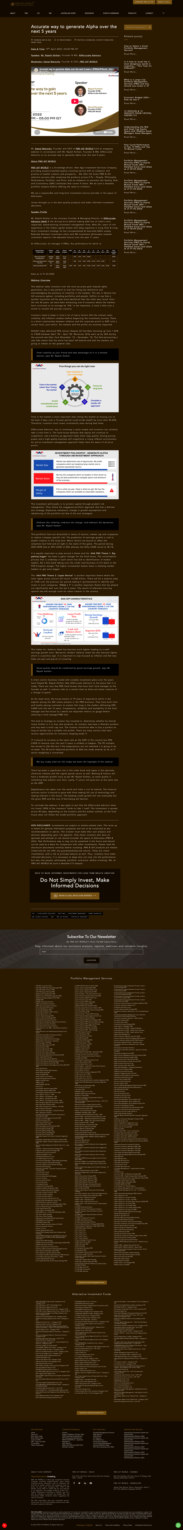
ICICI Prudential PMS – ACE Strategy (86, 1030)
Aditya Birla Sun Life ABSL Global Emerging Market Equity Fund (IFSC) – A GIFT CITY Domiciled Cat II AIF (52, 1327)
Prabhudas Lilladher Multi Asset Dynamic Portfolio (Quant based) (90, 1257)
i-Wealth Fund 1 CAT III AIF (83, 1330)
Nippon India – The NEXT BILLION (85, 1379)
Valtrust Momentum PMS (122, 1231)
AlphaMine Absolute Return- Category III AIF (49, 1349)
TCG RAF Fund (118, 1172)
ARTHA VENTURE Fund (43, 1357)
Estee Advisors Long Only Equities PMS (48, 1252)
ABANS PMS (40, 1000)
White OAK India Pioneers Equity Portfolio (127, 1254)
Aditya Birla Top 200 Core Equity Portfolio (49, 1035)
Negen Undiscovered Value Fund (85, 1370)
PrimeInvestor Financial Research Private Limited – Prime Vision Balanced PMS (129, 993)
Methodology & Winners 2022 (134, 1458)
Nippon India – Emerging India (84, 1199)
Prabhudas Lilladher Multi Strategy (85, 1259)
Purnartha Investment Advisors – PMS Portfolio (128, 1018)
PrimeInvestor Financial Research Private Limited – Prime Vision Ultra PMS (129, 1000)
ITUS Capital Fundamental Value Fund (86, 1060)
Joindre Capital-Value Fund (83, 1064)
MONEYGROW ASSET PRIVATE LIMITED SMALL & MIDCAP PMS (90, 1137)
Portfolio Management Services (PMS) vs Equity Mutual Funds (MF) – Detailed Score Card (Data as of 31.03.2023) (138, 244)
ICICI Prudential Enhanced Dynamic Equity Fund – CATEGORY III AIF (90, 1333)
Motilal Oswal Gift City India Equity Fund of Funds (90, 1366)
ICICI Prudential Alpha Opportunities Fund (88, 1016)
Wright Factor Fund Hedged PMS (124, 1262)
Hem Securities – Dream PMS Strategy (87, 1014)
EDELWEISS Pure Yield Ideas (44, 1220)
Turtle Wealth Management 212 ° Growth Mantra (129, 1188)
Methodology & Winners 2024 (134, 1447)
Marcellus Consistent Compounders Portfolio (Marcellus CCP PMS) (89, 1098)
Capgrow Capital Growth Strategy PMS (48, 1150)
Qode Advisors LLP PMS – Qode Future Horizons (129, 1030)
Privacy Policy (127, 1525)
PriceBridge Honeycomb (82, 1269)
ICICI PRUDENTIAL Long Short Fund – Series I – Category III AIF (89, 1344)
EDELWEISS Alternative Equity (84, 1303)
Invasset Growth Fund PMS (83, 1044)
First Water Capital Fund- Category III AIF (87, 1317)
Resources (89, 13)
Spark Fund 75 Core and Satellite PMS (126, 1125)
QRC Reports (66, 1443)
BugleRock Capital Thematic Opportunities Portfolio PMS (52, 1142)
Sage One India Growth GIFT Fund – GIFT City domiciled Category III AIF (128, 1316)
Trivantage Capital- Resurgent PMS (125, 1182)
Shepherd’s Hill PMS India (122, 1097)
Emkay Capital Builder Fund (44, 1230)
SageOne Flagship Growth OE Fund (125, 1073)
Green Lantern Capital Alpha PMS (85, 988)
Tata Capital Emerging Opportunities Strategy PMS (130, 1154)
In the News (35, 1443)
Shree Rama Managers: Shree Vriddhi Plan (127, 1101)
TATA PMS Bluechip (120, 1158)
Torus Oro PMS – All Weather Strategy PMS (127, 1174)
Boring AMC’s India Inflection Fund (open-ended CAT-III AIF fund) (53, 1376)
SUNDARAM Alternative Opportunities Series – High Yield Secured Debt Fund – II (130, 1346)
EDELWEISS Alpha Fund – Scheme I (86, 1301)
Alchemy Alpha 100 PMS (43, 1043)
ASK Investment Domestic (44, 1108)
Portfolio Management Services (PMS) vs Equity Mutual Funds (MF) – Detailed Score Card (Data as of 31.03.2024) (138, 205)
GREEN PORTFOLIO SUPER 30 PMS (86, 1006)
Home (33, 1432)
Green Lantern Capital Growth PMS (86, 992)
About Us (34, 1434)
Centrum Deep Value (42, 1174)
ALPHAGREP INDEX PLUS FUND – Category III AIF (51, 1347)
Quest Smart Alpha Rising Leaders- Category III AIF (130, 1305)
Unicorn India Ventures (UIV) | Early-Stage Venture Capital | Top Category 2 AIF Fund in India (129, 1366)
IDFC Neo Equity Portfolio (83, 1032)
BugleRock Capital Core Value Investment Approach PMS (52, 1137)
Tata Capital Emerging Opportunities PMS (127, 1152)
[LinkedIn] (85, 1483)
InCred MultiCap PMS (81, 1038)
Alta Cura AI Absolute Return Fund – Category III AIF (52, 1351)
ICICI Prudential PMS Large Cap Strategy (87, 1024)
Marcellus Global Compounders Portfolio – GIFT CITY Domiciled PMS (91, 1102)
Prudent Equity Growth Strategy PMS (125, 1009)
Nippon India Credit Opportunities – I (86, 1381)
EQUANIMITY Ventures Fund (84, 1309)
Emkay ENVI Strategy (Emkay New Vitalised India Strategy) (51, 1233)
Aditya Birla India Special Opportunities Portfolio (51, 1022)
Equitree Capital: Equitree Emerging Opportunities (51, 1248)
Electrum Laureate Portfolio (44, 1226)
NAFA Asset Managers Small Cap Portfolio (88, 1186)
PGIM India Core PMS (81, 1244)
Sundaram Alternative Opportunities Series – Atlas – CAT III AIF (130, 1349)
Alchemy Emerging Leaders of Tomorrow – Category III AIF (52, 1332)
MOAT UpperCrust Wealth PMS (84, 1128)
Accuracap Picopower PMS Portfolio (47, 1012)
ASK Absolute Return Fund (44, 1363)
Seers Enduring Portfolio (121, 1093)
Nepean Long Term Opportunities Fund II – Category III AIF (92, 1373)
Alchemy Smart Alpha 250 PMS (45, 1053)
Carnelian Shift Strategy (43, 1166)
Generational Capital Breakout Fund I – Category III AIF (92, 1321)
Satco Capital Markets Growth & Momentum (127, 1087)
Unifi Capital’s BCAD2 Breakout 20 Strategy (127, 1211)
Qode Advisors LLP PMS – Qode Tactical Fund (128, 1032)
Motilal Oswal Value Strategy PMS (85, 1176)
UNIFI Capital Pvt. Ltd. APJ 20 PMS (125, 1197)
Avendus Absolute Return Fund (45, 1367)
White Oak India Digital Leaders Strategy (126, 1252)
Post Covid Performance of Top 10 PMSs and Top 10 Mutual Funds (137, 147)
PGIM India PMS (80, 1246)
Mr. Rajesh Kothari (50, 55)
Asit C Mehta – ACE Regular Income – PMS (49, 1100)
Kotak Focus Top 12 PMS (82, 1074)
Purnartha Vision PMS (121, 1022)
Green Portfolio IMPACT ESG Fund (85, 998)
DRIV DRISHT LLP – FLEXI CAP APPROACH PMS (50, 1212)
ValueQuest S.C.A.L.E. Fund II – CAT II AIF (127, 1377)
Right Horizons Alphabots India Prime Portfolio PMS (130, 1055)
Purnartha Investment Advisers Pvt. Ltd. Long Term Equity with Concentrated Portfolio (129, 1015)
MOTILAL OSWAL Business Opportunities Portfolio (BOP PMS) (90, 1159)
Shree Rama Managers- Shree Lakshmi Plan (127, 1099)
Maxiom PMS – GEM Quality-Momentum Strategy (90, 1118)
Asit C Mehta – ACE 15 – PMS (45, 1094)
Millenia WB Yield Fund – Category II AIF (87, 1360)
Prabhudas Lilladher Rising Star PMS (86, 1261)
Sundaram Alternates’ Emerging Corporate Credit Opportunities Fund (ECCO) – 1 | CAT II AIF (129, 1343)
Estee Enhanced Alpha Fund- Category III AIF (89, 1311)
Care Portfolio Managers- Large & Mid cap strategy (51, 1160)
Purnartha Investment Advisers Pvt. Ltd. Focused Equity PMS (131, 1012)
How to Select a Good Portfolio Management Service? (136, 48)
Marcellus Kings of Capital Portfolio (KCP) (88, 1104)
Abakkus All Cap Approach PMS (45, 994)
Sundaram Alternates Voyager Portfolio (126, 1135)
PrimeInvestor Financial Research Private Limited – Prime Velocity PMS (129, 990)
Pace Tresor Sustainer (81, 1238)
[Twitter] (79, 1483)
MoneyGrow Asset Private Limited (85, 1132)
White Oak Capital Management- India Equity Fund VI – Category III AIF (131, 1393)
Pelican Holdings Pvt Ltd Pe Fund (85, 1240)
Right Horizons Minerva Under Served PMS (127, 1061)
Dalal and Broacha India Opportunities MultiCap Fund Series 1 (52, 1393)
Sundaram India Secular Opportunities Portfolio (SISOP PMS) (131, 1141)
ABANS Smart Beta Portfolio (44, 1002)
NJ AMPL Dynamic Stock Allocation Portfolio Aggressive (89, 1212)
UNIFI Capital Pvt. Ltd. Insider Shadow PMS (127, 1207)
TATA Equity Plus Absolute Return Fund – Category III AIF (130, 1359)
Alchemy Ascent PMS (42, 1047)
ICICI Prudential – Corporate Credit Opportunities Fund (92, 1346)
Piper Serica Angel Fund (82, 1389)
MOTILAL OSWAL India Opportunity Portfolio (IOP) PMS (90, 1164)
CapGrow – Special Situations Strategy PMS (49, 1148)
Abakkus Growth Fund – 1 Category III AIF (49, 1322)
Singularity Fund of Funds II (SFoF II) (125, 1111)
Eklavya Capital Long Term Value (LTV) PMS (49, 1224)
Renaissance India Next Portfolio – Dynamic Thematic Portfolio (130, 1050)
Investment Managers (77, 913)
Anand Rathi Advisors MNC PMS (46, 1090)
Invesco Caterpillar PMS (82, 1046)
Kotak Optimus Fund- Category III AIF (86, 1358)
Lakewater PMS (80, 1089)
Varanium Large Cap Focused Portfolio (126, 1239)
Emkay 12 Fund (40, 1228)
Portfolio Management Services (103, 1432)
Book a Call (164, 2)
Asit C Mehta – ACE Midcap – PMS (46, 1096)
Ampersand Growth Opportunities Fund (48, 1355)
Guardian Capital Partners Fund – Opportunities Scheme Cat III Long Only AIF (89, 1328)
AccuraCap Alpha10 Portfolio (45, 1008)
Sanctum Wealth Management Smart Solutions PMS (130, 1085)
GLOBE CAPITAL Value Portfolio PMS (86, 986)
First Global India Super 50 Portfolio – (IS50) (49, 1256)
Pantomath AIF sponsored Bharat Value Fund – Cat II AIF (89, 1386)
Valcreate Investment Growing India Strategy (128, 1221)
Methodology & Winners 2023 (134, 1452)
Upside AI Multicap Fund (122, 1213)
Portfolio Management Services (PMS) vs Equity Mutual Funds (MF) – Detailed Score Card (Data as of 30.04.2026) (138, 165)
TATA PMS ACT (118, 1156)
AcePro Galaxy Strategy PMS (45, 1016)
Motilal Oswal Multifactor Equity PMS (86, 1170)
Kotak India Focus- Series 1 (83, 1076)
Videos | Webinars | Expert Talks (73, 1434)
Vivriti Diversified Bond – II (122, 1385)
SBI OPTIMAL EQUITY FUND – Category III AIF (128, 1331)
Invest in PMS (36, 1440)
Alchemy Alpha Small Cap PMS (45, 1045)
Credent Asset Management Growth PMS (48, 1200)
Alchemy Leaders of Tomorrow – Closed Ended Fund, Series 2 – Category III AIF (52, 1343)
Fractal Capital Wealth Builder (45, 1259)
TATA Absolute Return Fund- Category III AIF (128, 1356)
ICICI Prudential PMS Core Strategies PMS (88, 1020)
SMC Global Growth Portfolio (123, 1113)
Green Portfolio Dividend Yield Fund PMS (88, 996)
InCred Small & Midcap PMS (83, 1040)
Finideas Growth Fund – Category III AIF (87, 1315)
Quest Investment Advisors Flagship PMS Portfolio (129, 1038)
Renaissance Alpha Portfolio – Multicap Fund (128, 1042)
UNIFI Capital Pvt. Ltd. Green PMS (124, 1203)
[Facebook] (74, 1483)
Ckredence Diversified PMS (44, 1186)
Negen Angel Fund (81, 1368)
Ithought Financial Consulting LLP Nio (86, 1054)
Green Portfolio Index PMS (83, 1000)
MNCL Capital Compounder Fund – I (86, 1362)
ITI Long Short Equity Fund (83, 1356)
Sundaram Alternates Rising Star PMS (125, 1133)
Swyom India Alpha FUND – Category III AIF (127, 1354)
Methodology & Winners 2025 (134, 1441)
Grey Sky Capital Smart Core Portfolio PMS (88, 1008)
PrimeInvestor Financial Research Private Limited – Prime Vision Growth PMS (129, 997)
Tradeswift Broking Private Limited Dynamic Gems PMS (131, 1178)
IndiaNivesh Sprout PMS (82, 1042)
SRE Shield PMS (119, 1129)
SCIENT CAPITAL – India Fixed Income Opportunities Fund (130, 1334)
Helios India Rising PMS (82, 1012)
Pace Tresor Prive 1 (81, 1234)
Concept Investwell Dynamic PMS (46, 1192)
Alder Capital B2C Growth (44, 1057)
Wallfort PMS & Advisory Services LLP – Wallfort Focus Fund (131, 1242)
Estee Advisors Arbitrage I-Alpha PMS (47, 1250)
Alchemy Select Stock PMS (44, 1051)
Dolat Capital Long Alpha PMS (45, 1210)
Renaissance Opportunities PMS (124, 1053)
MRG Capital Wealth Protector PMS (86, 1182)
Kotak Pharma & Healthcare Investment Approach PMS (92, 1080)
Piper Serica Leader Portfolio (84, 1254)
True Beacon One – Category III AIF (125, 1364)
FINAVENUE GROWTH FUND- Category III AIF (89, 1313)
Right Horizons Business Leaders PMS (125, 1057)
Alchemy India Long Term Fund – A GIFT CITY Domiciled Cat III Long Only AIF (50, 1339)
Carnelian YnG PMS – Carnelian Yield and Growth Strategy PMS (51, 1169)
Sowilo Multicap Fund (121, 1121)
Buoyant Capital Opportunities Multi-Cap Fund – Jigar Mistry (52, 1146)
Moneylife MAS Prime (82, 1142)
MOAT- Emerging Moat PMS (83, 1130)
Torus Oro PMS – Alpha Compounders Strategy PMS (130, 1176)
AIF (38, 13)
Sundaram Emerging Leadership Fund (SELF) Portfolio (130, 1139)
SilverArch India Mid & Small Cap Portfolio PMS (128, 1107)
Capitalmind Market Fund (44, 1154)
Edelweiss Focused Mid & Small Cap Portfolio (50, 1218)
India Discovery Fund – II (82, 1350)
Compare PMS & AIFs (144, 2)
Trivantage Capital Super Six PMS (124, 1180)
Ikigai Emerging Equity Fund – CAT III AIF (87, 1348)
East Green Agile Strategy (44, 1214)
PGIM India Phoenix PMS (82, 1242)
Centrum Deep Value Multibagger (46, 1176)
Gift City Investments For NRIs (103, 1447)
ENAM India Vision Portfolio (44, 1244)
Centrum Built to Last (42, 1172)
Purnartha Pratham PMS (121, 1020)
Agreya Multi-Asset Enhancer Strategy (47, 1039)
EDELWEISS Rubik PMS (43, 1222)
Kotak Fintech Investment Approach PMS (88, 1072)
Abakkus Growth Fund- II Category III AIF (48, 1324)
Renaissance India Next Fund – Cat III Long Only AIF (130, 1309)
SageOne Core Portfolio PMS (123, 1069)
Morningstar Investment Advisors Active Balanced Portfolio (90, 1152)
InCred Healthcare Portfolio (83, 1036)
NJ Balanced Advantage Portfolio (85, 1222)
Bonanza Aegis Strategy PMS (45, 1128)
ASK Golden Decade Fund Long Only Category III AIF (52, 1365)
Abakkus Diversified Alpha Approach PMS (49, 996)
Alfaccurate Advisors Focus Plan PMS (47, 1063)
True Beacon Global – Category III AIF (125, 1362)
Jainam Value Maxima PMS (83, 1062)
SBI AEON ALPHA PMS (121, 1089)
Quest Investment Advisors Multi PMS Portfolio (128, 1040)
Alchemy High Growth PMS (44, 1049)
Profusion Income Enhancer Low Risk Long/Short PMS (130, 1003)
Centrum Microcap (41, 1182)
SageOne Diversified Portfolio (123, 1071)
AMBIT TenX (40, 1082)
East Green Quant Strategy (44, 1216)
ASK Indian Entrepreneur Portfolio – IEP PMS (50, 1106)
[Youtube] (91, 1483)
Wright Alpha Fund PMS (121, 1260)
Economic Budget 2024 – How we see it (137, 99)
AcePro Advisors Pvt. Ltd (43, 1014)
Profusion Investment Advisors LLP (125, 1005)
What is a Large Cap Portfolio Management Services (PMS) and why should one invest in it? (136, 83)
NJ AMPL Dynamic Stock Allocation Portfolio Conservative (89, 1215)
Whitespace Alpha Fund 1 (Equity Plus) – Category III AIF (130, 1396)
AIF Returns (97, 1438)
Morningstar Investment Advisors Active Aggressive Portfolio (91, 1148)
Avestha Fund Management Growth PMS (48, 1118)
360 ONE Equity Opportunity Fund (46, 1307)
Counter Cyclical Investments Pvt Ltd (47, 1198)
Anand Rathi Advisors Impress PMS (46, 1088)
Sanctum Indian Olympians (122, 1081)
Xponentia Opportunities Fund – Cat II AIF (127, 1401)
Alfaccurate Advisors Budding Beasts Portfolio (50, 1061)
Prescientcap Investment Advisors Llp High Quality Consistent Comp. (90, 1264)
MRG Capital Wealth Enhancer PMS (86, 1178)
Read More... (131, 54)
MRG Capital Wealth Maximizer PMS (86, 1180)
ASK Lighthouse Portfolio (43, 1112)
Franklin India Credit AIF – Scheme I (86, 1319)
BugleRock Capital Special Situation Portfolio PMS (51, 1139)
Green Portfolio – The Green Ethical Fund (88, 994)
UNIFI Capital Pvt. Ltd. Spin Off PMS (125, 1209)
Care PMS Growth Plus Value (44, 1158)
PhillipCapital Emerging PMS (84, 1248)
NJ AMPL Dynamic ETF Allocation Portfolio (88, 1209)
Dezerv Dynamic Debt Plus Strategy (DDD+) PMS (51, 1204)
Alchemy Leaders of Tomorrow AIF (46, 1345)
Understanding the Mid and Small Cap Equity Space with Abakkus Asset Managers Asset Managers (138, 130)
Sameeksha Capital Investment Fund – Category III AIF (131, 1325)
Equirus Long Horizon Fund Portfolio (47, 1246)
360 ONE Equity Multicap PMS (45, 992)
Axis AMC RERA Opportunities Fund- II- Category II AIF (53, 1371)
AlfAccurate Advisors (90, 55)
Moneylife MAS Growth (82, 1140)
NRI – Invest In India (38, 1441)
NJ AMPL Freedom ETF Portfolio (85, 1218)
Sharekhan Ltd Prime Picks (122, 1095)
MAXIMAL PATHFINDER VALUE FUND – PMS (88, 1114)
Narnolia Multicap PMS (82, 1188)
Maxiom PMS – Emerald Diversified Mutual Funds (90, 1116)
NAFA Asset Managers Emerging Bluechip (88, 1184)
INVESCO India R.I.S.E (82, 1050)
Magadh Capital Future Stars (84, 1091)
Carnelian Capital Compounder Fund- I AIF (49, 1382)
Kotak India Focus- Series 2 (83, 1078)
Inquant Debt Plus (80, 1352)
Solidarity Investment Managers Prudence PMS (128, 1119)
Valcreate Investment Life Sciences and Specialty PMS (131, 1223)
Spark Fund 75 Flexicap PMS (123, 1127)
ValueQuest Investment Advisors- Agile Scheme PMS (130, 1235)
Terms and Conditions (112, 1525)
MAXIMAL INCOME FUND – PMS (85, 1112)
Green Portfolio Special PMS (84, 1004)
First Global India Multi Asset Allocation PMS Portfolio (52, 1254)
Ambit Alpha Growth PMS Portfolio (46, 1070)
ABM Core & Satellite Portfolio (45, 1004)
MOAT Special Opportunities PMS (85, 1126)
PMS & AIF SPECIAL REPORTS (72, 1445)
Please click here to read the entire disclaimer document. (48, 1519)
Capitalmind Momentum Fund (45, 1156)
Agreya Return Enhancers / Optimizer (47, 1041)
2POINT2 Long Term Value (44, 986)
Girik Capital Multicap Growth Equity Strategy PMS (51, 1261)
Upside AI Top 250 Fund (121, 1215)
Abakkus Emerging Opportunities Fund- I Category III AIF (52, 1319)
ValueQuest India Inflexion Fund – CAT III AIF (128, 1375)
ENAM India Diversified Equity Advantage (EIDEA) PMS (53, 1242)
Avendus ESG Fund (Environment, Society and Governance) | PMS (50, 1115)
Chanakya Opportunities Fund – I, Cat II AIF (49, 1388)
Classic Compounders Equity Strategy (47, 1190)
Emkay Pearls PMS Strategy (44, 1240)
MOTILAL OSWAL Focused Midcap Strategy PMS (90, 1161)
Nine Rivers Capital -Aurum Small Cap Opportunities (91, 1193)
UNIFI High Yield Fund (121, 1369)
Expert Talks (36, 42)
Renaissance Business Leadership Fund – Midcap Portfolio (129, 1045)
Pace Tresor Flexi (80, 1230)
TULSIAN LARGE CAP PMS (122, 1184)
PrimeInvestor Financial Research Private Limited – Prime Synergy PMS (129, 986)
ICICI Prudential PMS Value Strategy (86, 1028)
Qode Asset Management (122, 1034)
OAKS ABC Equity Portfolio (83, 1228)
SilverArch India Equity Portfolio (124, 1105)
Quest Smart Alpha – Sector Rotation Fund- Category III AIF (131, 1302)
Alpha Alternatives (41, 1068)
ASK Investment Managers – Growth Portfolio (50, 1110)
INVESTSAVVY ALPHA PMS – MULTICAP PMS (89, 1052)
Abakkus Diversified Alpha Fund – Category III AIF (51, 1316)
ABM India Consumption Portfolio (46, 1006)
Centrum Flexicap (41, 1178)
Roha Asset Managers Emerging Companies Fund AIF (130, 1313)
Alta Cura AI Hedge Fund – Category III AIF (49, 1353)
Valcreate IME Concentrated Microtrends (126, 1217)
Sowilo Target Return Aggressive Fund (126, 1123)
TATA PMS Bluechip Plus (121, 1160)
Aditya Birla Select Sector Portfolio (46, 1026)
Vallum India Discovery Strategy (124, 1229)
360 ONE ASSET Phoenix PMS (45, 990)
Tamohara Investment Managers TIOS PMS (127, 1148)
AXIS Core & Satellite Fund (44, 1122)
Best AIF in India (36, 1436)
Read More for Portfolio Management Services (91, 1282)
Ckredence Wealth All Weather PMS (47, 1188)
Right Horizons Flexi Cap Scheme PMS (126, 1059)
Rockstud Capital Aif (120, 1311)
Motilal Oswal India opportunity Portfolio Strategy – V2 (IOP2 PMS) (92, 1168)
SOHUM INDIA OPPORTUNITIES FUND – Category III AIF (130, 1339)
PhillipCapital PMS (80, 1250)
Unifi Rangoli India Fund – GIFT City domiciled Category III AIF (128, 1372)
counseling (90, 40)
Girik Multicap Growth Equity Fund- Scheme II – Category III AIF (90, 1324)
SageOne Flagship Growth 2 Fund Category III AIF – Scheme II (130, 1319)
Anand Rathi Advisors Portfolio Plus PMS (48, 1092)
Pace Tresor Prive (80, 1232)
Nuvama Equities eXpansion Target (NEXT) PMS (89, 1226)
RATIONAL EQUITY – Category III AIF (125, 1307)
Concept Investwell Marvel (44, 1196)
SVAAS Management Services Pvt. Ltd (125, 1352)
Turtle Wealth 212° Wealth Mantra (124, 1186)
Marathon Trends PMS (82, 1095)
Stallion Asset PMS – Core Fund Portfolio (126, 1131)
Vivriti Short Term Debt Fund (123, 1387)
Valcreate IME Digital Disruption (124, 1219)
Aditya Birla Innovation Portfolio (46, 1024)
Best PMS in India (37, 1438)
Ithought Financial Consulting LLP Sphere (88, 1056)
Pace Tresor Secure (81, 1236)
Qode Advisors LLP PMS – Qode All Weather (128, 1028)
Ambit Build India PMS (43, 1072)
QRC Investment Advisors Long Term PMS (127, 1036)
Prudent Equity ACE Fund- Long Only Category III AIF (91, 1391)
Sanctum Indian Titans (121, 1083)
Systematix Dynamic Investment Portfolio (127, 1144)
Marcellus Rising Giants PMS (84, 1108)
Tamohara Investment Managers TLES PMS (127, 1150)
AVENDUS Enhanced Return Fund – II (47, 1369)
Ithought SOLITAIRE (81, 1058)
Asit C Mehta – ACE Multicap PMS (46, 1098)
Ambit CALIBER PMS (42, 1074)
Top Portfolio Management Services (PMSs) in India (102, 1444)
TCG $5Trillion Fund (120, 1164)
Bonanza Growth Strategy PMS (45, 1132)
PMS (26, 13)
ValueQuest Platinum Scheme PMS (125, 1237)
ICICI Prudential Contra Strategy (85, 1018)
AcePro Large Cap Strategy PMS (46, 1018)
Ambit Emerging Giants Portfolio (46, 1078)
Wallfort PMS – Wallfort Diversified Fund (126, 1245)
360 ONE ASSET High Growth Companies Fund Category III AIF (50, 1302)
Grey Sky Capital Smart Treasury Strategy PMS (89, 1010)
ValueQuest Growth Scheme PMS (124, 1233)
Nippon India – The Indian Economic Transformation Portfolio (91, 1204)
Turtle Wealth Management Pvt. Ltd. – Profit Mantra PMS (130, 1191)
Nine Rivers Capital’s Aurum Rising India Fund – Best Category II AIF (91, 1377)
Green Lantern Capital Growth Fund (86, 990)
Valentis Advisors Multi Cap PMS (124, 1225)
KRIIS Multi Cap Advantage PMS (85, 1085)
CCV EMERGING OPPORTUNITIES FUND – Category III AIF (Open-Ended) (52, 1385)
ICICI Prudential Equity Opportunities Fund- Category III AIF (91, 1340)
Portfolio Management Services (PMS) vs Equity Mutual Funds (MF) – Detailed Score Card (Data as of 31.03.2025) (138, 185)
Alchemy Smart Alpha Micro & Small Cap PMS (50, 1055)
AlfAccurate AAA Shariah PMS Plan (46, 1059)
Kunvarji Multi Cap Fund (82, 1087)
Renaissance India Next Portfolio (124, 1048)
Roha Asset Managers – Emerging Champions (128, 1067)
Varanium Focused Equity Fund (123, 1383)
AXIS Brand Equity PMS (43, 1120)
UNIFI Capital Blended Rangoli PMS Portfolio (128, 1193)
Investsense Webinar (100, 1441)
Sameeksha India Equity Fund (123, 1077)
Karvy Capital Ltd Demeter (83, 1068)
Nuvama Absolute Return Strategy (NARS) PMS (89, 1224)
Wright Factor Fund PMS (121, 1264)
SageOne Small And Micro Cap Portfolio (126, 1075)
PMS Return (97, 1436)
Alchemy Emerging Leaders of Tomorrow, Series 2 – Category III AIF (52, 1336)
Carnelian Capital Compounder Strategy (48, 1162)
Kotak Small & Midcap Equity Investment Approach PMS (90, 1083)
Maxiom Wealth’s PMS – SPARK (84, 1122)
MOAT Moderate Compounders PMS (86, 1124)
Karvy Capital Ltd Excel (82, 1070)
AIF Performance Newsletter (72, 1438)
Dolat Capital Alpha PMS (43, 1208)
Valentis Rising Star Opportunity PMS (125, 1227)
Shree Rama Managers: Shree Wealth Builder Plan (129, 1103)
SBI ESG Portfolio (119, 1091)
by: (64, 40)
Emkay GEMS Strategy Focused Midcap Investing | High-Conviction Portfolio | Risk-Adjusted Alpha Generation (51, 1237)
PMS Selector (97, 1434)
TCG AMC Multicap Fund (122, 1166)
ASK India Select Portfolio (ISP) (45, 1104)
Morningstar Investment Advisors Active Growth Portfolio (90, 1155)
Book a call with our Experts (75, 895)
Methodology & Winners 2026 (134, 1436)
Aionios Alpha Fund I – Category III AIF (48, 1329)
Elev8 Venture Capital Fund (83, 1307)
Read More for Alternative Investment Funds (91, 1412)
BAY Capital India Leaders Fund (45, 1373)
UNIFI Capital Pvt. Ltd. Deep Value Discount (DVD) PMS (131, 1201)
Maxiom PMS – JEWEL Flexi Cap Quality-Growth (90, 1120)
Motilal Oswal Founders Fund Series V (87, 1364)
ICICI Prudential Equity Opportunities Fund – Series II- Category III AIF (91, 1337)
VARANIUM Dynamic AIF (121, 1381)
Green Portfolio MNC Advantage (85, 1002)
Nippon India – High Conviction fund (86, 1201)
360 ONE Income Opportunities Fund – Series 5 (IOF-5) (53, 1311)
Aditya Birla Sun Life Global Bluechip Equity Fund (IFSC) (51, 1032)
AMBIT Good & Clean (42, 1080)
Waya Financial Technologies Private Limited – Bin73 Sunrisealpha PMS (130, 1250)
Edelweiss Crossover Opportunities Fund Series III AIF (91, 1305)
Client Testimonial (37, 1445)
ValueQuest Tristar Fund (121, 1379)
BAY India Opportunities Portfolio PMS (48, 1126)
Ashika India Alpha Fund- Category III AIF (48, 1359)
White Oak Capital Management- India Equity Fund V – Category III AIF (131, 1389)
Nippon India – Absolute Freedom (85, 1197)
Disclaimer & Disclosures (143, 1525)
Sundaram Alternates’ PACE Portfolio (125, 1137)
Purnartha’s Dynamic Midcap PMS (124, 1024)
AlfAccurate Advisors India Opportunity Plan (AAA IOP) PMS (53, 1065)
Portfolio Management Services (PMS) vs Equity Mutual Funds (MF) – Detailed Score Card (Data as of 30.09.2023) (138, 225)
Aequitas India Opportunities (45, 1037)
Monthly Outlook (68, 1447)
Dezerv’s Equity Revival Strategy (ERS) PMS (49, 1206)
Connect (149, 13)
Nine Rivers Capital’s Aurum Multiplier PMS (88, 1195)
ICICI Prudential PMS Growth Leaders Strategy (89, 1022)
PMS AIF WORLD (88, 62)
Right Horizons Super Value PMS (124, 1065)
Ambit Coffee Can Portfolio (44, 1076)
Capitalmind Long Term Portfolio (46, 1152)
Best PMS (61, 913)
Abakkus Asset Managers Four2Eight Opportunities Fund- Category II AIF (51, 1314)
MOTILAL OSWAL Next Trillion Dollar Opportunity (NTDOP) (90, 1173)
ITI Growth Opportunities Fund (84, 1354)
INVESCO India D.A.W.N (82, 1048)
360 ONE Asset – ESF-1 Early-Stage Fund (48, 1305)
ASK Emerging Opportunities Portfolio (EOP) (49, 1102)
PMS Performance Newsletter (72, 1436)
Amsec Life (39, 1086)
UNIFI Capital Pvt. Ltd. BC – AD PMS (125, 1199)
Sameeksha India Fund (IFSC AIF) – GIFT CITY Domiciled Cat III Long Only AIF (128, 1328)
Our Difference (98, 1440)
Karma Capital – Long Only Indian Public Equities (90, 1066)
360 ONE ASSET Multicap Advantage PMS (49, 988)
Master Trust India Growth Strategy (86, 1110)
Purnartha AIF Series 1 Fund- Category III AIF (89, 1393)
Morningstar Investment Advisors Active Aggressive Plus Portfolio (91, 1145)
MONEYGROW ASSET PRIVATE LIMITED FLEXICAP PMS (92, 1134)
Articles (64, 1432)
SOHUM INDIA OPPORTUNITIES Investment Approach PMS (131, 1116)
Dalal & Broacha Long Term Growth (47, 1202)
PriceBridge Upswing (81, 1271)
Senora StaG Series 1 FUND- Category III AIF (128, 1336)
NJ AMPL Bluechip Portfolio (83, 1207)
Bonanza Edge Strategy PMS (44, 1130)
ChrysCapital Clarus (42, 1184)
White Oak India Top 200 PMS (123, 1256)
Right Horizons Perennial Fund (123, 1063)
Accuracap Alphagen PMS (44, 1010)
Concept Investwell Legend (44, 1194)
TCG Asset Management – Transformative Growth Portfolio (129, 1169)
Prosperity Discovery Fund (122, 1007)
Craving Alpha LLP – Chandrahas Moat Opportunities (52, 1390)
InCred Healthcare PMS (82, 1034)
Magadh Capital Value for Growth (85, 1093)
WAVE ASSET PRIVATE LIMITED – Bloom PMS (128, 1247)
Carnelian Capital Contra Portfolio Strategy (49, 1164)
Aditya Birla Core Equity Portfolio (46, 1020)
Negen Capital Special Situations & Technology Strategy (89, 1191)
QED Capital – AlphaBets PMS (123, 1026)
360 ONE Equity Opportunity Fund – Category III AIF (52, 1309)
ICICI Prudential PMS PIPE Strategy (86, 1026)
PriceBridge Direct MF (82, 1267)
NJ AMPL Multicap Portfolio (83, 1220)
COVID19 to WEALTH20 (104, 40)
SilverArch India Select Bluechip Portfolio (127, 1109)
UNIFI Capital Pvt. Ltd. (121, 1195)
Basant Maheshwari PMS (43, 1124)
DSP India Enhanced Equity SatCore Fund (49, 1397)
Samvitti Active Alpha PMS (122, 1079)
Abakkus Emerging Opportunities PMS (48, 998)
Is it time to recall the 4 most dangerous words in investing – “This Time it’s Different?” (138, 65)
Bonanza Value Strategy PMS (45, 1134)
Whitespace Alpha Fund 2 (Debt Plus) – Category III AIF (131, 1399)
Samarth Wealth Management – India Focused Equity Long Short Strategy (130, 1323)
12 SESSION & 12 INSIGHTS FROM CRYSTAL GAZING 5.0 (138, 113)
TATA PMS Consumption (121, 1162)
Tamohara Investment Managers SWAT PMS (127, 1146)
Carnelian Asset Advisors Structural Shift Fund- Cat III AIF (52, 1380)
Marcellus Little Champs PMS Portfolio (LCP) (88, 1106)
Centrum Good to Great (43, 1180)
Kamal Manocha (51, 62)
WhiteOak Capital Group (121, 1258)
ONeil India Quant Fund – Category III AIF (88, 1383)
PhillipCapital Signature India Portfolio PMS (88, 1252)
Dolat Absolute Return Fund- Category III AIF (50, 1395)
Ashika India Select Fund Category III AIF (48, 1361)
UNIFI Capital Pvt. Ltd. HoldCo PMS (125, 1205)
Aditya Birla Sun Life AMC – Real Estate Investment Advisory (51, 1028)
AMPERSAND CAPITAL (43, 1084)
